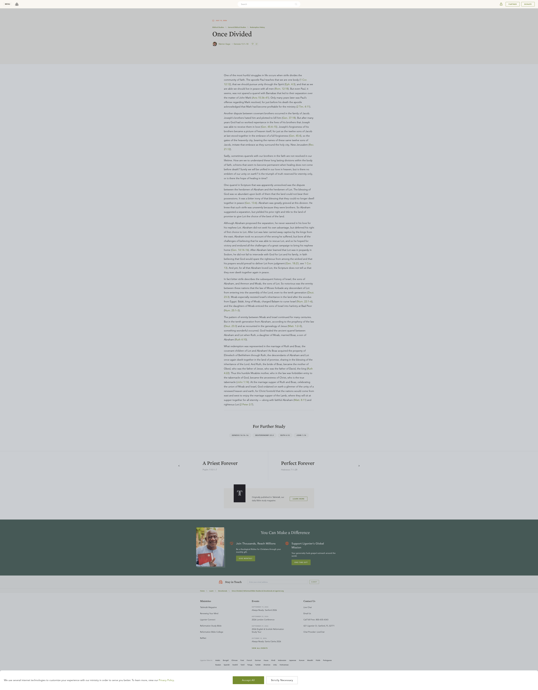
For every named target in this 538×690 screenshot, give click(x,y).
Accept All (248, 680)
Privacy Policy (166, 680)
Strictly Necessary (282, 680)
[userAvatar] (501, 4)
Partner (513, 4)
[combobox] (265, 4)
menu (7, 4)
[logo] (17, 4)
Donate (528, 4)
